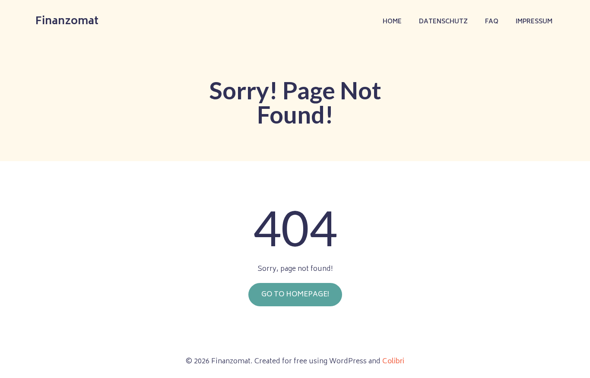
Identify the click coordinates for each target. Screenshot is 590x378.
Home (392, 21)
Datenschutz (443, 21)
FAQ (491, 21)
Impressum (534, 21)
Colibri (393, 362)
